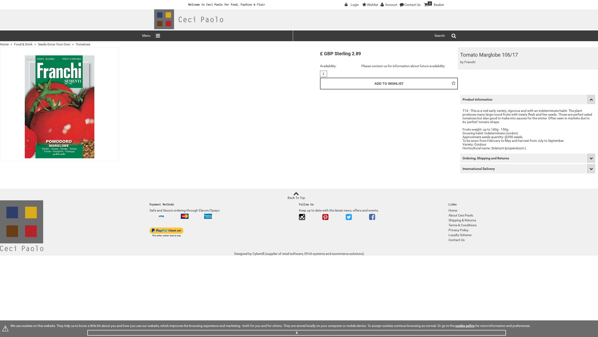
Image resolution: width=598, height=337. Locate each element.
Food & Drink (23, 44)
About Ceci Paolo (460, 215)
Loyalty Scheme (459, 235)
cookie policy (465, 326)
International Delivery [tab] (479, 169)
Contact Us (412, 5)
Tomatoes (83, 44)
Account (391, 5)
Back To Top (296, 198)
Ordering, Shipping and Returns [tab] (486, 158)
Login (355, 5)
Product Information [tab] (477, 99)
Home (4, 44)
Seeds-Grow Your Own (54, 44)
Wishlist (372, 5)
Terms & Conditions (462, 225)
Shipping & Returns (462, 220)
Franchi (469, 62)
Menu (146, 35)
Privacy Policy (458, 230)
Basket (433, 4)
